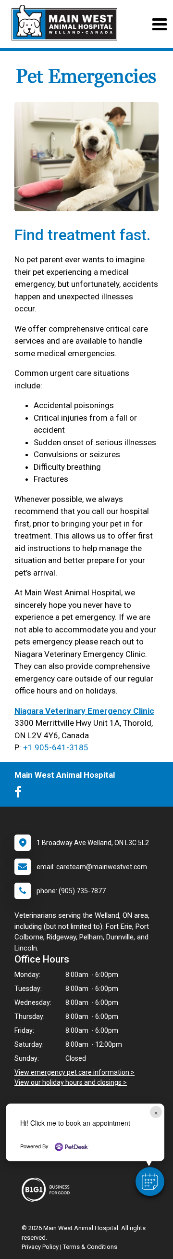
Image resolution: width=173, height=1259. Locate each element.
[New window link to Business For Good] (48, 1190)
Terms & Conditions (90, 1246)
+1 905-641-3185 (55, 747)
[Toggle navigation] (159, 24)
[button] (150, 1181)
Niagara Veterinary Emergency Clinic (84, 711)
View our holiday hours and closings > (70, 1082)
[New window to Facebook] (20, 794)
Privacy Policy (40, 1246)
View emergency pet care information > (74, 1072)
